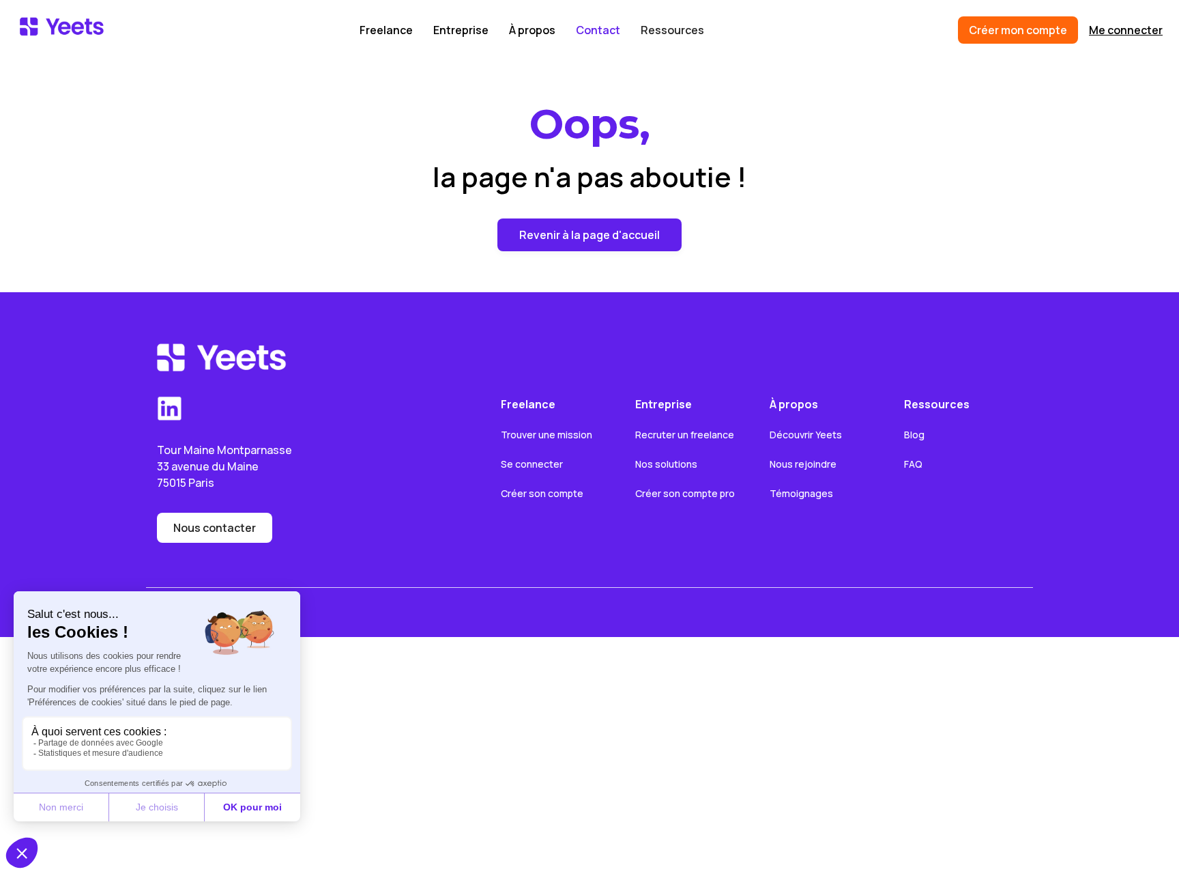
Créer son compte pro (685, 493)
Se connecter (532, 463)
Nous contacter (214, 527)
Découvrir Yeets (806, 434)
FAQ (913, 463)
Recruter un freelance (684, 434)
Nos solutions (666, 463)
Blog (914, 434)
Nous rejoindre (803, 463)
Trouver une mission (546, 434)
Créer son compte (542, 493)
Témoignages (801, 493)
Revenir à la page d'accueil (589, 234)
